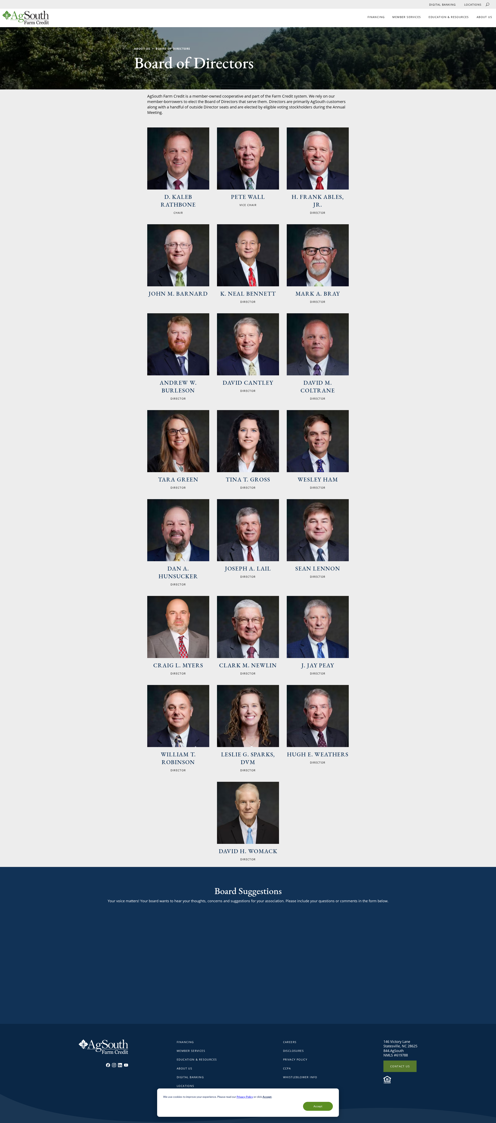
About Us (484, 17)
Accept (317, 1106)
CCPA (287, 1068)
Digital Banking (442, 4)
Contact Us (400, 1066)
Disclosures (293, 1051)
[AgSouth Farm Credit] (24, 19)
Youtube (126, 1065)
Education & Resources (449, 17)
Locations (472, 4)
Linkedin (120, 1065)
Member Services (406, 17)
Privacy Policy (245, 1096)
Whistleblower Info (300, 1077)
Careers (290, 1042)
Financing (376, 17)
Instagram (114, 1065)
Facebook (108, 1065)
